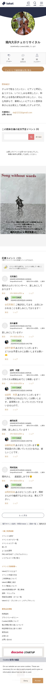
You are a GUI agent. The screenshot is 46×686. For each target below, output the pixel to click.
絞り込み (39, 137)
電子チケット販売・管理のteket (14, 524)
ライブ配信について (9, 586)
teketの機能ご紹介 (9, 582)
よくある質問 (7, 551)
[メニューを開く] (41, 3)
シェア (31, 293)
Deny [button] (26, 681)
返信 (3, 293)
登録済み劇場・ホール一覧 (12, 597)
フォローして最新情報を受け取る (18, 70)
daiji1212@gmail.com (22, 112)
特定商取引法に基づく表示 (12, 628)
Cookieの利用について (10, 621)
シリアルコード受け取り (11, 558)
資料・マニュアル (8, 593)
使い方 (4, 547)
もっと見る (23, 515)
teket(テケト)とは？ (9, 571)
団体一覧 (32, 524)
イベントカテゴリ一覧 (10, 540)
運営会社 (5, 632)
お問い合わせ (7, 639)
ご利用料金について (9, 578)
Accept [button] (38, 681)
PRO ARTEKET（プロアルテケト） (15, 554)
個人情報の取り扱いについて (12, 625)
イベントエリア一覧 (9, 543)
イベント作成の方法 (9, 575)
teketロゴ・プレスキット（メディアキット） (19, 600)
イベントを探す (7, 536)
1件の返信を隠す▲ (17, 293)
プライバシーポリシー (10, 617)
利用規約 (5, 614)
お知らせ (5, 636)
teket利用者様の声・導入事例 (13, 589)
